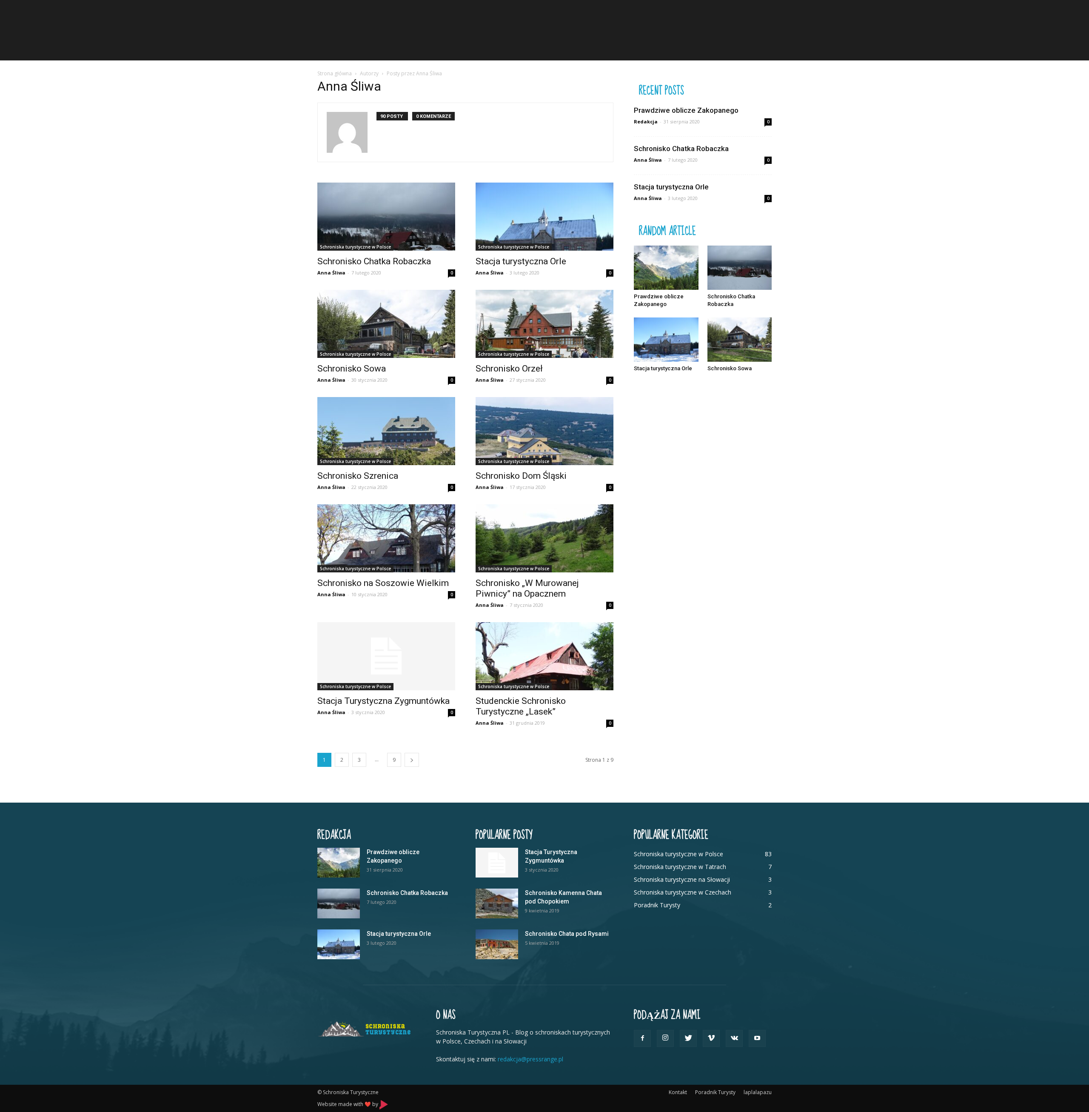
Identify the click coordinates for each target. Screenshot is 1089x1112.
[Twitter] (688, 1038)
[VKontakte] (734, 1038)
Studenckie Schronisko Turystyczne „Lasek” (521, 706)
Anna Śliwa (331, 272)
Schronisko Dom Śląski (521, 476)
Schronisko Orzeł (509, 368)
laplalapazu (758, 1092)
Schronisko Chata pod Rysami (567, 933)
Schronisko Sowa (351, 368)
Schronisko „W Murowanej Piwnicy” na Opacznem (527, 588)
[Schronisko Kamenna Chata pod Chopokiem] (497, 903)
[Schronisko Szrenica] (386, 431)
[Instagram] (665, 1038)
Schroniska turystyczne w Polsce (355, 247)
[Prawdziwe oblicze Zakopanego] (666, 268)
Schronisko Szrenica (357, 476)
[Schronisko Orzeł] (544, 324)
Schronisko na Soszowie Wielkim (383, 583)
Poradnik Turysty (715, 1092)
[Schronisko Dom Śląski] (544, 431)
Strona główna (334, 73)
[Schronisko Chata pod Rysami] (497, 944)
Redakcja (646, 121)
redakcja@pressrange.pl (530, 1059)
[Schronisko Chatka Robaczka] (386, 217)
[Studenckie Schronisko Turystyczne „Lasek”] (544, 656)
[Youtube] (757, 1038)
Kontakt (678, 1092)
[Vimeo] (711, 1038)
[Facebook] (642, 1038)
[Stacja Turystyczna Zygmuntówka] (386, 656)
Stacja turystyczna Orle (521, 261)
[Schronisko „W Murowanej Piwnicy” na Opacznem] (544, 538)
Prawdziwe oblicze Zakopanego (686, 110)
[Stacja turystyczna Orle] (544, 217)
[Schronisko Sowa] (386, 324)
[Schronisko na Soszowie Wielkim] (386, 538)
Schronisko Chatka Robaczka (374, 261)
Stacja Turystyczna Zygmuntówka (383, 701)
